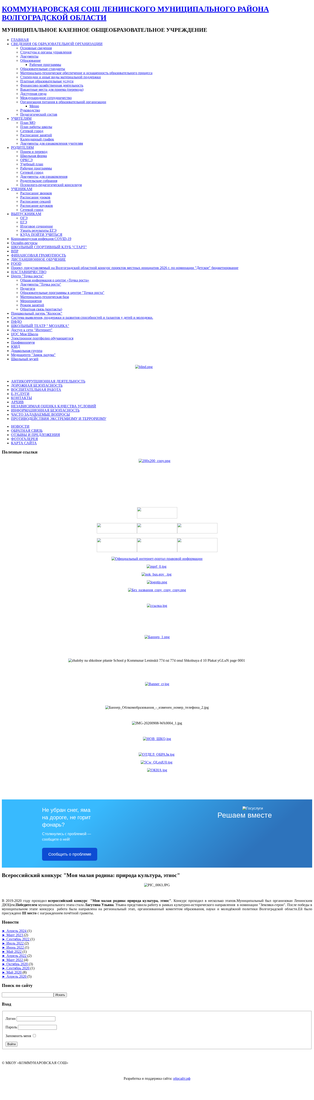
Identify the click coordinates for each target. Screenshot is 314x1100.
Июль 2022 (15, 943)
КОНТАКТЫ (21, 398)
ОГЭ (24, 218)
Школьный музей (24, 359)
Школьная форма (33, 156)
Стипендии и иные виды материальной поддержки (60, 77)
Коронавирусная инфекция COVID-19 (41, 239)
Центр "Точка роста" (27, 276)
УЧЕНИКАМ (21, 189)
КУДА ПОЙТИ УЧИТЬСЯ (41, 235)
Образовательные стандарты (42, 69)
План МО (27, 123)
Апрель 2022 (16, 956)
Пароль (11, 1027)
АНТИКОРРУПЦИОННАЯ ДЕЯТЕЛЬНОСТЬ (48, 381)
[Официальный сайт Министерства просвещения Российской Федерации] (156, 566)
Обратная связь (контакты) (41, 309)
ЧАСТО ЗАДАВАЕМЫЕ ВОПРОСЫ (40, 414)
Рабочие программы (45, 65)
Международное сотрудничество (46, 98)
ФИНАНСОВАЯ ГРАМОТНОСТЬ (38, 255)
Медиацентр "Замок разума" (33, 355)
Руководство (30, 110)
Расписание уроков (35, 197)
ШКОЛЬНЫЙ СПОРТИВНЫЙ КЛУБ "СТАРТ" (49, 247)
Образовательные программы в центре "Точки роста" (62, 293)
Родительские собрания (38, 181)
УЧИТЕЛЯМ (21, 118)
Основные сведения (36, 48)
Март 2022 (15, 960)
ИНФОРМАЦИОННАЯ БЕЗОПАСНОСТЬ (45, 410)
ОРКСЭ (26, 160)
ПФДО (16, 322)
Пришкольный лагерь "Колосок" (36, 313)
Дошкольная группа (26, 351)
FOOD (16, 264)
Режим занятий (32, 305)
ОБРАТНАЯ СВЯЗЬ (27, 431)
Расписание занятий (36, 135)
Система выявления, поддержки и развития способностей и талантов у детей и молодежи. (82, 317)
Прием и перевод (33, 152)
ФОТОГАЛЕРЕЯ (24, 439)
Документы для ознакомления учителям (51, 143)
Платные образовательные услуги (47, 81)
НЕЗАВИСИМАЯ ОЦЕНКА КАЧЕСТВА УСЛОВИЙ (53, 406)
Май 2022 (14, 952)
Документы (29, 56)
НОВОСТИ (20, 426)
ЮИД (15, 346)
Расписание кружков (36, 206)
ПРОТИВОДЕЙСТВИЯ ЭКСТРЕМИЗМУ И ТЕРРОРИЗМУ (58, 419)
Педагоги (27, 288)
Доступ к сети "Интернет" (31, 330)
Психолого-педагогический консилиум (51, 185)
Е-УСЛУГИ (20, 394)
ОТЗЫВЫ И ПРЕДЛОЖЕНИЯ (35, 435)
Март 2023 (15, 935)
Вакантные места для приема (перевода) (51, 89)
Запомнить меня (18, 1036)
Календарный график (37, 139)
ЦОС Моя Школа (24, 334)
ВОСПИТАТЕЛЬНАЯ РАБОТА (36, 390)
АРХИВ (17, 402)
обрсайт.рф (181, 1078)
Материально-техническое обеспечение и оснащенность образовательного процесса (86, 73)
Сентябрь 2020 (18, 968)
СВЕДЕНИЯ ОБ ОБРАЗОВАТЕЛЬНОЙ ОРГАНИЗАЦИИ (57, 44)
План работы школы (36, 127)
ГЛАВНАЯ (20, 40)
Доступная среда (33, 94)
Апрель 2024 (16, 931)
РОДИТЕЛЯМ (22, 147)
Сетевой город (31, 131)
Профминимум (23, 342)
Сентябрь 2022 (18, 939)
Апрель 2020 (16, 976)
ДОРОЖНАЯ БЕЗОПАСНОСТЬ (37, 385)
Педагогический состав (38, 114)
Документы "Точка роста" (40, 284)
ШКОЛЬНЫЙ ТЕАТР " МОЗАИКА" (40, 326)
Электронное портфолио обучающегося (42, 338)
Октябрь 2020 (17, 964)
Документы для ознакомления (43, 176)
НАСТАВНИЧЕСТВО (28, 272)
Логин (11, 1019)
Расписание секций (35, 201)
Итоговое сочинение (36, 226)
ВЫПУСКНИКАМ (26, 214)
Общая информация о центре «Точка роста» (54, 280)
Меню (34, 106)
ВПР (14, 251)
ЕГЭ (23, 222)
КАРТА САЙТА (24, 443)
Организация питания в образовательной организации (63, 102)
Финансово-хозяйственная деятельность (51, 85)
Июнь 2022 (15, 947)
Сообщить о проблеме (69, 854)
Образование (30, 60)
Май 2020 (14, 972)
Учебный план (31, 164)
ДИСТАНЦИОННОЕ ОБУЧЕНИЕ (38, 259)
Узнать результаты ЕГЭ (38, 230)
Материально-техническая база (44, 297)
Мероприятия (31, 301)
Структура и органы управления (45, 52)
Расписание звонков (36, 193)
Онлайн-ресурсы (24, 243)
